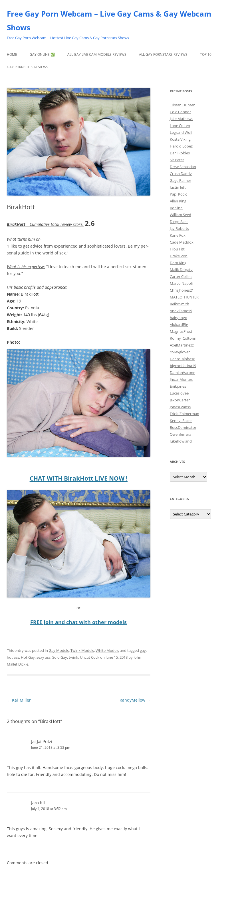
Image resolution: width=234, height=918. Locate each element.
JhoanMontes (181, 379)
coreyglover (180, 352)
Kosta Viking (180, 139)
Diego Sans (179, 221)
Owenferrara (180, 434)
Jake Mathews (181, 118)
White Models (107, 650)
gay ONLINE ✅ (42, 54)
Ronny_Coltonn (183, 338)
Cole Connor (180, 111)
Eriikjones (178, 386)
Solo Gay (59, 657)
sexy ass (44, 657)
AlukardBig (179, 324)
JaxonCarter (180, 400)
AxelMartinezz (182, 345)
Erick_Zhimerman (184, 413)
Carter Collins (181, 276)
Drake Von (178, 255)
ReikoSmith (179, 303)
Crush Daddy (181, 173)
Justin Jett (178, 187)
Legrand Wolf (181, 132)
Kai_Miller (19, 700)
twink (73, 657)
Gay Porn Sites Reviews (27, 67)
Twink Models (82, 650)
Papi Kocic (178, 194)
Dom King (178, 262)
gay (143, 650)
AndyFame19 (181, 310)
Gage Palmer (180, 180)
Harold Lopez (181, 146)
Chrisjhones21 (182, 290)
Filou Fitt (177, 249)
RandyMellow (135, 700)
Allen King (178, 201)
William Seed (180, 214)
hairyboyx (178, 317)
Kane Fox (177, 235)
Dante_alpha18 (182, 358)
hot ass (13, 657)
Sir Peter (177, 159)
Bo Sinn (176, 207)
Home (12, 54)
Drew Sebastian (183, 166)
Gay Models (59, 650)
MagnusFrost (181, 331)
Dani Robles (180, 153)
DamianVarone (182, 372)
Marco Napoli (181, 283)
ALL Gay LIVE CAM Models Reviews (96, 54)
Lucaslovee (179, 393)
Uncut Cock (89, 657)
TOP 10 (205, 54)
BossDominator (183, 427)
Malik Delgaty (181, 269)
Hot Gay (28, 657)
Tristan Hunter (182, 104)
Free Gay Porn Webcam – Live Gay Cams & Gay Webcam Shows (109, 21)
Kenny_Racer (181, 420)
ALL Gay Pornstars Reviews (163, 54)
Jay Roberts (179, 228)
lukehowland (181, 441)
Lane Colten (180, 125)
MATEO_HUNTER (184, 297)
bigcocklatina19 (183, 365)
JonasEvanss (180, 406)
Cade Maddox (181, 242)
